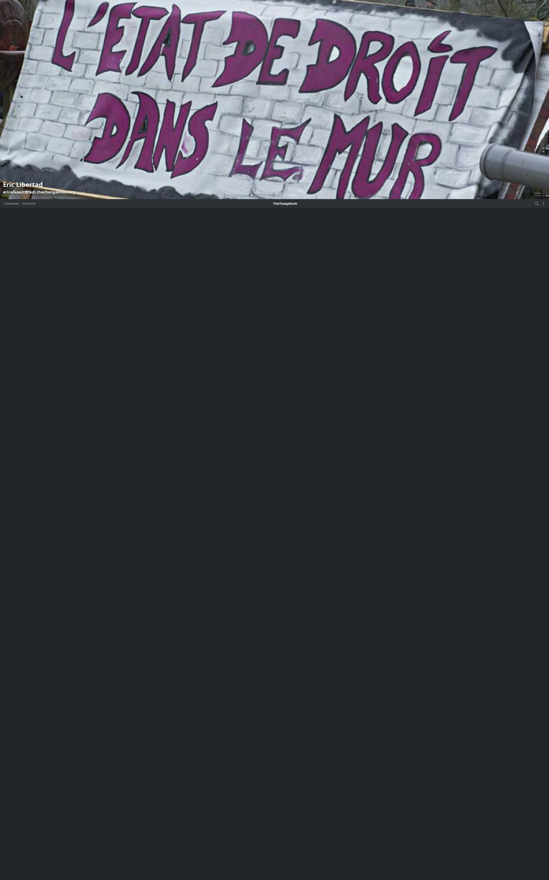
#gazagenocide (179, 637)
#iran (185, 643)
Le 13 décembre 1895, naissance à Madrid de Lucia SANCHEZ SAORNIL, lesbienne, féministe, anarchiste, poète (268, 350)
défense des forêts (152, 484)
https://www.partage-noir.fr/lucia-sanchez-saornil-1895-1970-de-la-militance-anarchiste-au (274, 399)
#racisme (147, 656)
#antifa (177, 615)
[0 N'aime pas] (212, 472)
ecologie (145, 499)
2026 (142, 369)
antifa (143, 432)
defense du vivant (152, 492)
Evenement (147, 552)
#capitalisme (145, 630)
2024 (142, 385)
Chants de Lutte (150, 454)
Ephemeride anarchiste (156, 514)
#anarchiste (271, 394)
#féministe (289, 394)
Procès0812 (147, 574)
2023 (142, 392)
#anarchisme (156, 615)
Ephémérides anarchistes (157, 544)
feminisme (147, 567)
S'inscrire (28, 203)
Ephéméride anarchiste (156, 522)
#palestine (181, 649)
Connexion (11, 203)
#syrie (183, 655)
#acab (157, 608)
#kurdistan (159, 649)
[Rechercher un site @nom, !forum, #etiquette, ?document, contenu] (537, 203)
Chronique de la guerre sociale (161, 477)
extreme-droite (150, 559)
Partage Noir (218, 373)
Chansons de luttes (153, 447)
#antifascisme (154, 622)
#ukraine (149, 661)
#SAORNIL (293, 389)
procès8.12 (147, 582)
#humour (173, 643)
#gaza (160, 637)
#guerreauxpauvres (153, 643)
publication (269, 373)
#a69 (147, 608)
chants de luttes (151, 462)
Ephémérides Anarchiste (157, 537)
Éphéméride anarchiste (156, 529)
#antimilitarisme (180, 622)
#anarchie (175, 607)
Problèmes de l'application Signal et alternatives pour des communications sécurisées (273, 219)
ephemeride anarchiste (156, 507)
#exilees (160, 630)
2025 (142, 377)
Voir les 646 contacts (151, 274)
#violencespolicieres (171, 660)
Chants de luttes (151, 469)
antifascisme (148, 439)
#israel (143, 649)
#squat (172, 655)
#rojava (160, 655)
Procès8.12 (147, 589)
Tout (142, 424)
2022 (142, 400)
